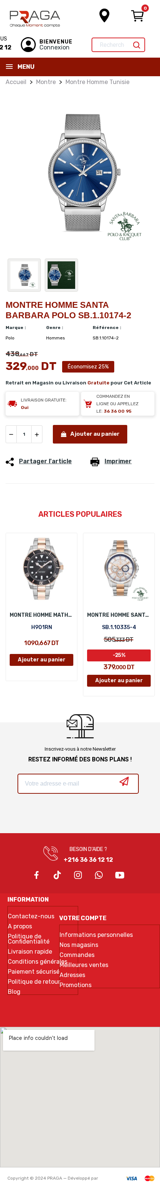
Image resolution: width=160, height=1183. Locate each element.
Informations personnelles (96, 935)
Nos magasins (79, 945)
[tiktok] (57, 875)
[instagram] (78, 875)
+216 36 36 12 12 (88, 859)
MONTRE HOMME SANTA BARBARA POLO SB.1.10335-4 (119, 615)
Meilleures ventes (84, 965)
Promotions (76, 985)
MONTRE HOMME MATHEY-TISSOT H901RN (41, 615)
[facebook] (36, 875)
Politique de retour (34, 981)
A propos (20, 926)
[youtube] (119, 875)
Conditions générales (37, 961)
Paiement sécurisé (34, 971)
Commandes (77, 955)
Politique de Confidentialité (28, 939)
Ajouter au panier (94, 434)
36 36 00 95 (117, 411)
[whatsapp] (99, 875)
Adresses (72, 975)
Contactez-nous (31, 916)
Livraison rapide (30, 951)
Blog (14, 992)
